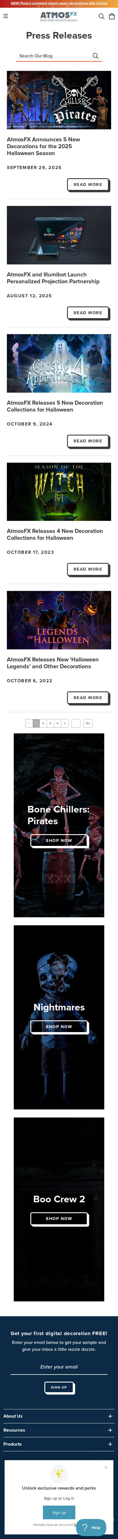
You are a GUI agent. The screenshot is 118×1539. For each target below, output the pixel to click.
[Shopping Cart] (112, 16)
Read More (88, 184)
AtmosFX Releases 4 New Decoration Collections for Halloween (55, 534)
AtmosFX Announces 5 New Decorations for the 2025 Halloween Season (43, 146)
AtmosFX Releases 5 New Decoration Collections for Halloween (55, 406)
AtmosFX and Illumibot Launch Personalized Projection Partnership (53, 278)
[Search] (102, 17)
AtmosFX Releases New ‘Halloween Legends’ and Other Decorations (53, 663)
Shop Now (59, 840)
